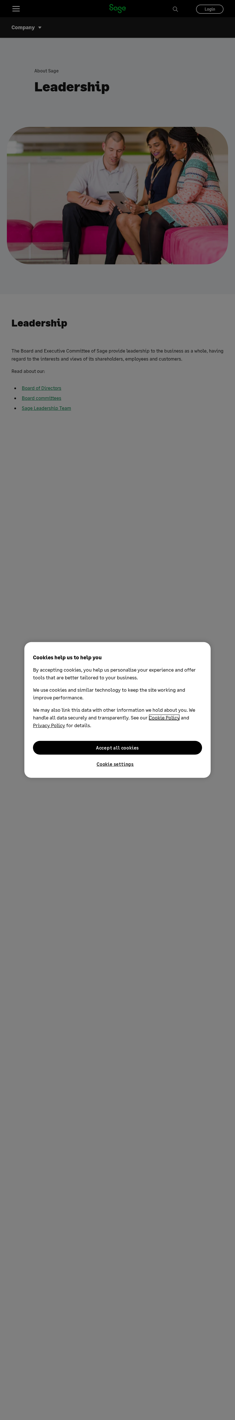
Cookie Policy (164, 717)
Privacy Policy (49, 725)
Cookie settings (115, 764)
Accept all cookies (117, 747)
